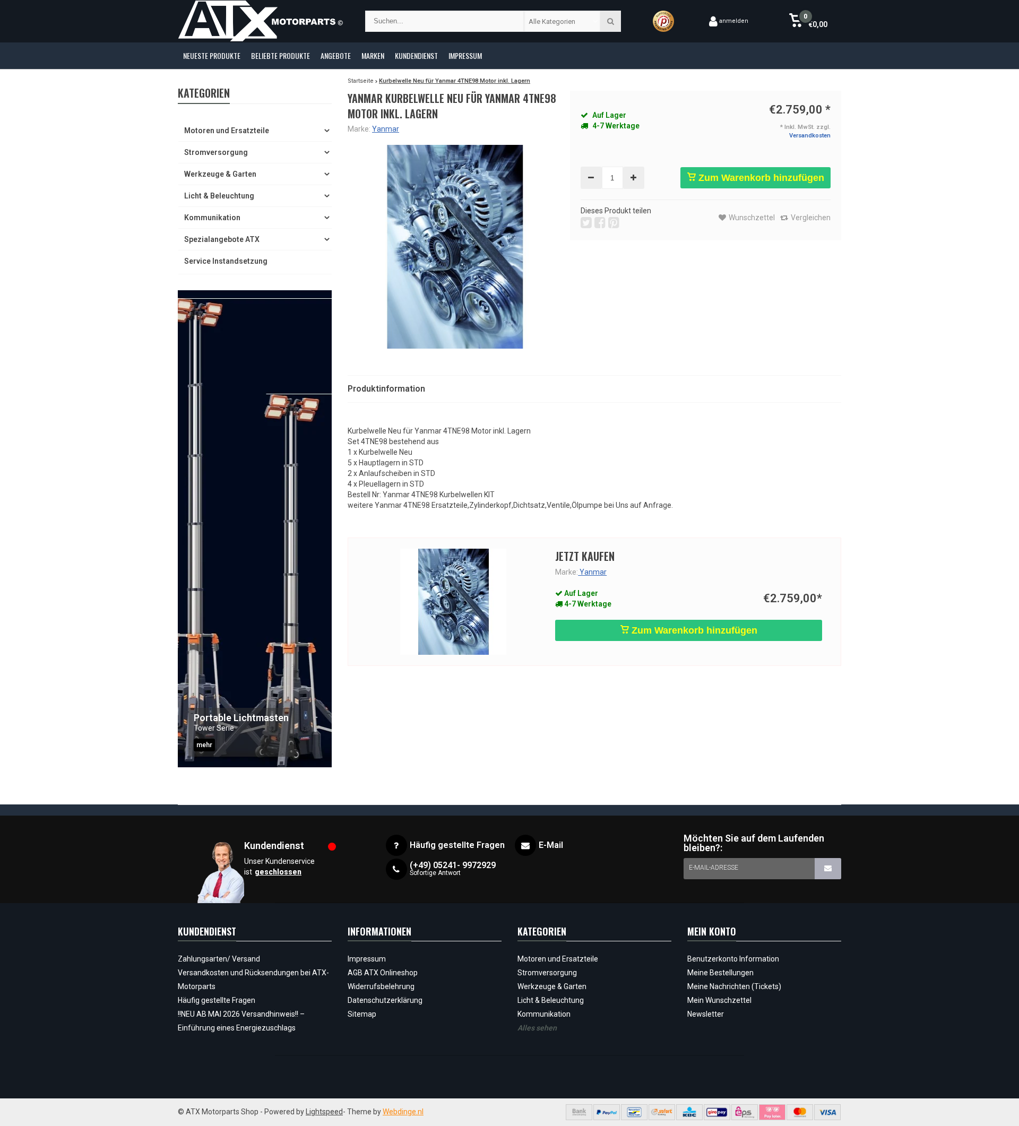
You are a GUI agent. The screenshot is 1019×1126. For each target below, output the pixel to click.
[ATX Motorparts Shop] (261, 21)
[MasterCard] (800, 1112)
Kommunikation (212, 217)
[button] (808, 21)
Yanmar (385, 129)
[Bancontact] (634, 1112)
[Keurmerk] (663, 21)
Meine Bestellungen (720, 972)
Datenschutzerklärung (385, 1000)
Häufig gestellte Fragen (216, 1000)
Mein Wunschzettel (719, 1000)
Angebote (336, 55)
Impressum (465, 55)
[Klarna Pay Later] (772, 1112)
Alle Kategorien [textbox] (552, 21)
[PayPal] (606, 1112)
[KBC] (689, 1112)
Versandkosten (810, 135)
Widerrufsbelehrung (381, 986)
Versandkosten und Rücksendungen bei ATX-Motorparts (253, 979)
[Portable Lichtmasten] (255, 528)
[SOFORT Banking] (662, 1112)
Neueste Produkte (211, 55)
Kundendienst (416, 55)
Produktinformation (386, 389)
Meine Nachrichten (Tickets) (734, 986)
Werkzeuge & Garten (220, 174)
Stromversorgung (216, 152)
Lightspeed (324, 1111)
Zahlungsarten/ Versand (219, 959)
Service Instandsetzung (225, 261)
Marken (372, 55)
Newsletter (705, 1014)
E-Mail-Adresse (713, 867)
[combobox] (562, 21)
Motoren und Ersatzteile (226, 130)
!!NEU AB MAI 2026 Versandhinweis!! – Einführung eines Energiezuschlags (241, 1021)
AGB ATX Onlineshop (383, 972)
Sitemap (362, 1014)
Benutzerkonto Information (733, 959)
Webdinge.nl (403, 1111)
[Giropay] (717, 1112)
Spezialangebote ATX (222, 239)
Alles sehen (537, 1028)
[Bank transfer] (579, 1112)
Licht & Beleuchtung (219, 196)
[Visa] (827, 1112)
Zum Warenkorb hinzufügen (760, 177)
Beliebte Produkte (280, 55)
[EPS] (744, 1112)
